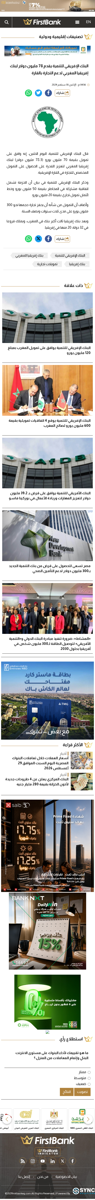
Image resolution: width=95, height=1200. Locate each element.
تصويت (82, 1092)
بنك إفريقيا (77, 264)
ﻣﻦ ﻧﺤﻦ (42, 1176)
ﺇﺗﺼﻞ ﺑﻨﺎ (24, 1176)
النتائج (67, 1092)
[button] (88, 1119)
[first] (42, 22)
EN (88, 22)
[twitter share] (38, 93)
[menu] (77, 22)
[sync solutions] (84, 1191)
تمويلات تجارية (47, 264)
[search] (6, 22)
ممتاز (82, 1072)
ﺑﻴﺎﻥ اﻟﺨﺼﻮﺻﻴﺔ (66, 1176)
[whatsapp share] (28, 93)
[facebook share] (48, 93)
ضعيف (81, 1084)
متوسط (80, 1078)
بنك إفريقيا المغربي (29, 255)
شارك (60, 93)
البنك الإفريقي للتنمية (70, 255)
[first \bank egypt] (47, 1139)
